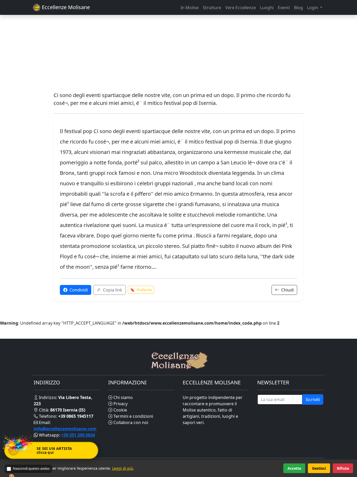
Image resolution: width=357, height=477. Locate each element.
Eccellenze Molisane (65, 7)
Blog (298, 7)
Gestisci (319, 468)
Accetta (294, 468)
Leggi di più (122, 468)
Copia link (112, 290)
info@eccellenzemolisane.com (65, 429)
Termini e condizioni (132, 416)
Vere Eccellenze (240, 7)
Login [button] (313, 7)
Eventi (284, 7)
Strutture (212, 7)
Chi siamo (122, 397)
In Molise (190, 7)
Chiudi (287, 290)
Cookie (119, 410)
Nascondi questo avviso (31, 468)
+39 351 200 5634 (78, 435)
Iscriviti (313, 399)
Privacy (120, 404)
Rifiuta (343, 468)
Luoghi (267, 7)
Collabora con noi (130, 422)
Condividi (78, 290)
